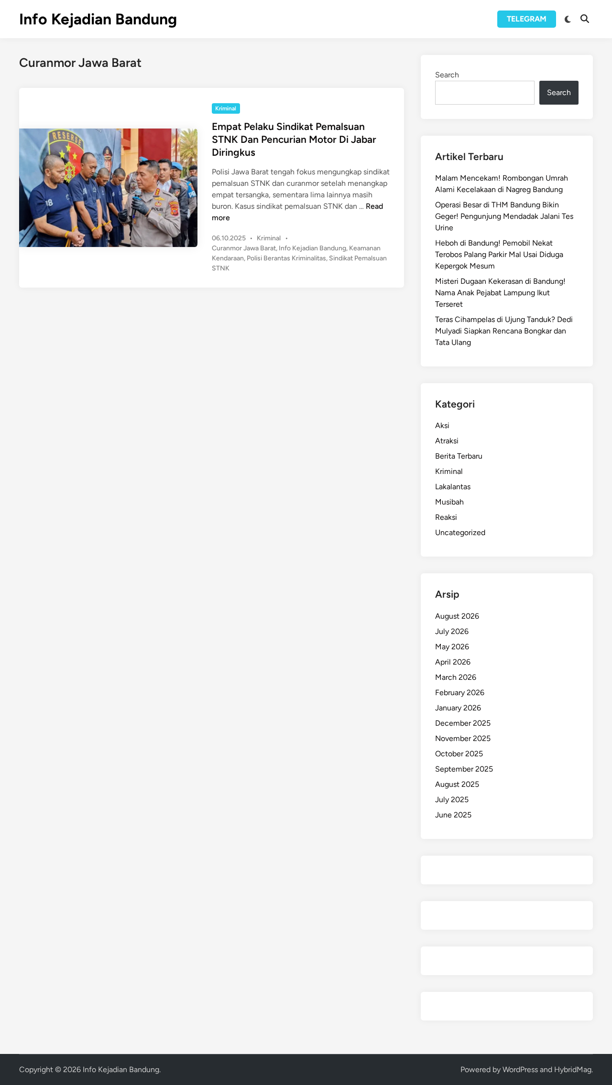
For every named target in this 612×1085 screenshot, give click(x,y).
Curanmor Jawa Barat (244, 248)
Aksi (442, 425)
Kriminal (225, 108)
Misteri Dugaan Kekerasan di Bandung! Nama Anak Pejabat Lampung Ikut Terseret (500, 293)
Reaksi (446, 517)
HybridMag (572, 1069)
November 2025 (463, 738)
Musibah (449, 501)
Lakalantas (452, 486)
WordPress (520, 1069)
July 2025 (452, 799)
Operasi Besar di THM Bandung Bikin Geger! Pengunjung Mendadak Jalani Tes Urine (504, 216)
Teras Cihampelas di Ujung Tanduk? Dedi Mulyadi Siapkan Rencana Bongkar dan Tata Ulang (504, 331)
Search (447, 74)
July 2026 (452, 631)
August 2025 (457, 784)
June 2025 (453, 814)
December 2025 (463, 723)
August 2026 (457, 616)
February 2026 (459, 692)
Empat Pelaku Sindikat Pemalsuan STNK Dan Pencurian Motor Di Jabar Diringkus (294, 139)
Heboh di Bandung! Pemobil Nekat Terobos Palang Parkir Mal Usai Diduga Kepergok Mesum (499, 254)
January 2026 (458, 707)
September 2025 (464, 768)
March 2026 (455, 677)
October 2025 (459, 753)
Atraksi (447, 440)
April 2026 (452, 661)
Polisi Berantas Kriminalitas (286, 258)
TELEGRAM (526, 18)
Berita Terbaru (458, 456)
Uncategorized (460, 532)
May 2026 (452, 646)
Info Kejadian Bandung (98, 19)
